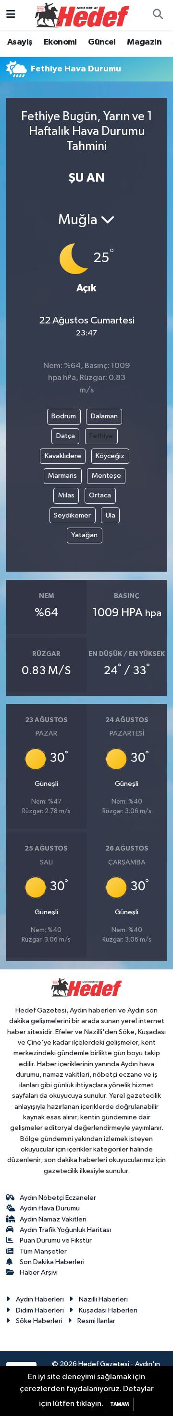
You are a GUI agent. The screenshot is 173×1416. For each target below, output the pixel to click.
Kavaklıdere (63, 456)
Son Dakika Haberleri (52, 1262)
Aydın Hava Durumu (50, 1208)
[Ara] (157, 15)
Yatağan (84, 535)
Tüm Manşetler (43, 1251)
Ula (110, 515)
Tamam (119, 1404)
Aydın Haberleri (40, 1299)
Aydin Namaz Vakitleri (53, 1219)
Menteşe (106, 475)
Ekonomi (60, 42)
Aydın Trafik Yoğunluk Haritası (65, 1229)
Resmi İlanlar (96, 1320)
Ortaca (100, 495)
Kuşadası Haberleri (108, 1310)
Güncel (101, 42)
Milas (66, 495)
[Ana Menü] (10, 15)
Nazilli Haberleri (103, 1299)
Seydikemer (72, 515)
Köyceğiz (110, 456)
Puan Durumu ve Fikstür (56, 1240)
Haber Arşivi (39, 1272)
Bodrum (63, 416)
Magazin (144, 42)
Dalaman (104, 416)
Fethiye (101, 435)
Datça (65, 435)
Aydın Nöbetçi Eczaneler (58, 1197)
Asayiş (19, 42)
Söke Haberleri (39, 1320)
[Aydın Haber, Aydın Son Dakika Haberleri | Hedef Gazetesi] (82, 15)
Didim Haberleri (40, 1310)
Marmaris (62, 475)
